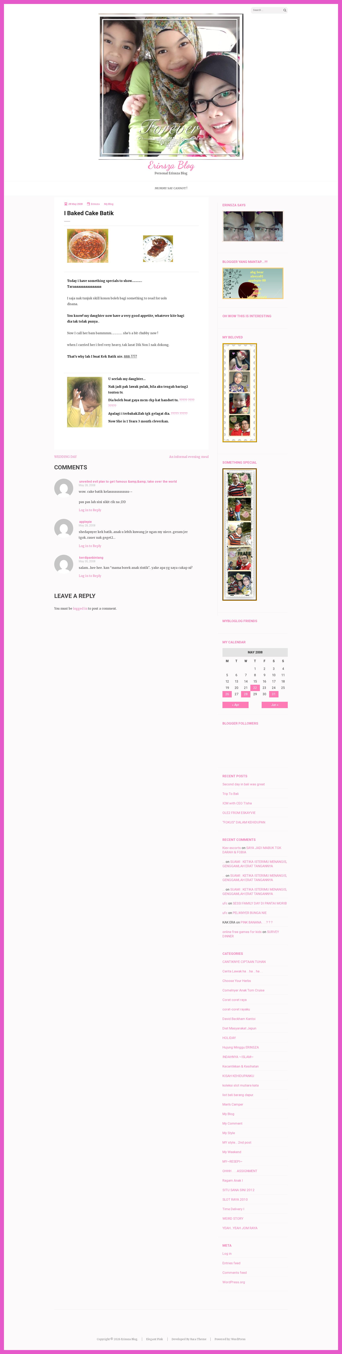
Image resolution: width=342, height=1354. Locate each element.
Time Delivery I (233, 1209)
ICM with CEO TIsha (237, 803)
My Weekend (231, 1152)
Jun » (274, 705)
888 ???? (130, 356)
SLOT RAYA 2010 (235, 1199)
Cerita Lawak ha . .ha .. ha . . (242, 971)
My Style (228, 1133)
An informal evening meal (189, 457)
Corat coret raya (234, 1000)
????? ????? (179, 413)
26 (227, 694)
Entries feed (231, 1263)
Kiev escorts (231, 848)
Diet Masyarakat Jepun (239, 1028)
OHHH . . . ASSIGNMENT (239, 1171)
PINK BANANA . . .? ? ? (257, 922)
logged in (80, 608)
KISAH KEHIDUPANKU (238, 1076)
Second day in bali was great (243, 784)
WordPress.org (233, 1282)
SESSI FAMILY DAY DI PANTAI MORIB (260, 903)
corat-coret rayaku (236, 1009)
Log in (227, 1254)
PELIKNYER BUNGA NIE (250, 913)
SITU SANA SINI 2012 (238, 1190)
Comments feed (234, 1273)
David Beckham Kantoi (239, 1019)
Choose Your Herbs (236, 981)
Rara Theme (198, 1339)
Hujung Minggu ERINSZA (240, 1047)
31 (274, 694)
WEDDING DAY (65, 457)
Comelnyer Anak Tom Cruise (243, 990)
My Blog (108, 203)
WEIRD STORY (232, 1218)
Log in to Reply (90, 510)
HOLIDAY (229, 1038)
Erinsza (95, 203)
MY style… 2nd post (236, 1142)
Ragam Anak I (232, 1180)
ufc (224, 903)
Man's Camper (232, 1104)
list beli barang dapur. (238, 1095)
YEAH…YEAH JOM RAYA (239, 1228)
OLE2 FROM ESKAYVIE (239, 813)
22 (255, 688)
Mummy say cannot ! (171, 188)
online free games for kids (242, 932)
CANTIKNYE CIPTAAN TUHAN (244, 962)
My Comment (232, 1123)
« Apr (235, 705)
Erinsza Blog (171, 165)
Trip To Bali (230, 794)
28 (246, 694)
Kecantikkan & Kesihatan (240, 1066)
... (223, 862)
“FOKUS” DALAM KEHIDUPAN (243, 822)
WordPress (238, 1339)
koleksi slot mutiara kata (240, 1085)
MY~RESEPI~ (232, 1161)
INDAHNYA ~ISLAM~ (238, 1057)
